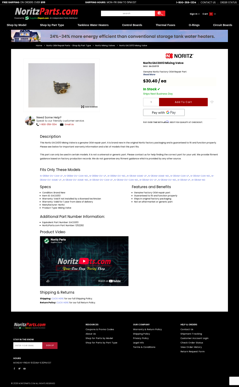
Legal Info (138, 342)
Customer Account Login (194, 338)
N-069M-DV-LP (98, 175)
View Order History (191, 347)
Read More (149, 74)
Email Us (69, 124)
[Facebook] (14, 368)
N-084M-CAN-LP (179, 175)
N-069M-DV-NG (117, 175)
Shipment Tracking (191, 333)
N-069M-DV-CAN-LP (51, 175)
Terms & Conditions (144, 347)
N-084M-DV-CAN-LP (101, 179)
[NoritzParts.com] (46, 13)
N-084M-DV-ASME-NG (76, 179)
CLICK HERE (58, 298)
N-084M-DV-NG (167, 179)
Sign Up (50, 345)
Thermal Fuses (165, 25)
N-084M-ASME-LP (137, 175)
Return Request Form (192, 351)
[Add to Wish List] (212, 102)
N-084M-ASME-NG (158, 175)
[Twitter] (19, 368)
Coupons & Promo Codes (100, 329)
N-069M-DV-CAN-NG (76, 175)
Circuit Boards (222, 25)
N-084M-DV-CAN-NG (126, 179)
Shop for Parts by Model (99, 338)
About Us (91, 333)
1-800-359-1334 (48, 124)
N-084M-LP (184, 179)
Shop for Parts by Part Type (101, 342)
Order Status (228, 2)
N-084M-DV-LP (148, 179)
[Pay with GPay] (164, 112)
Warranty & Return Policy (147, 329)
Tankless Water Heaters (93, 25)
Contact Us (208, 2)
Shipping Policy (141, 333)
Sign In (194, 13)
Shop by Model (16, 25)
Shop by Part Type (52, 25)
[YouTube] (24, 368)
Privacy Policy (141, 338)
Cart (207, 13)
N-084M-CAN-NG (200, 175)
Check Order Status (191, 342)
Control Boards (132, 25)
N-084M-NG (198, 179)
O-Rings (194, 25)
